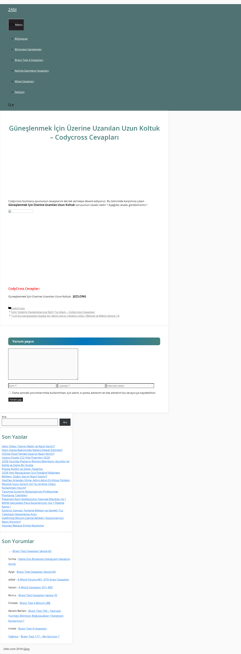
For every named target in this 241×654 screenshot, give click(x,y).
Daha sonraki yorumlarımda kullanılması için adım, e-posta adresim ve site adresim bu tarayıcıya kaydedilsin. (84, 393)
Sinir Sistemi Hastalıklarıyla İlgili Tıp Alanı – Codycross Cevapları (53, 312)
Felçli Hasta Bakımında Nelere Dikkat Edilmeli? (32, 450)
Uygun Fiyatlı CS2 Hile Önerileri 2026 (26, 457)
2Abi (12, 9)
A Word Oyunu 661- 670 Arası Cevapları (43, 579)
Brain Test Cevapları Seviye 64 (36, 572)
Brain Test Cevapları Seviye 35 (38, 595)
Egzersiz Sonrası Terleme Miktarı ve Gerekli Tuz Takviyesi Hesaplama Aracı (32, 512)
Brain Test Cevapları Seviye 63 (32, 551)
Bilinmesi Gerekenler (28, 49)
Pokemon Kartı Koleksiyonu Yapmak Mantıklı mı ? (34, 499)
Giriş (26, 649)
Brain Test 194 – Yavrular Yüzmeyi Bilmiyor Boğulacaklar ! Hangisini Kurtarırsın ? (35, 616)
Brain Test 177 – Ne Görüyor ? (40, 636)
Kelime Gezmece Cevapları (32, 71)
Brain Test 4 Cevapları (29, 60)
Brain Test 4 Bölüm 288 (35, 603)
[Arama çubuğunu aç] (11, 105)
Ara (4, 417)
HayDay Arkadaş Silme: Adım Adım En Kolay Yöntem (36, 480)
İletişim (19, 92)
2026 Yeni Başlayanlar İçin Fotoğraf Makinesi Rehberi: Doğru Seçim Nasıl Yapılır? (31, 474)
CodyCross (18, 308)
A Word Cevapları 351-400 (36, 587)
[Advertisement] (84, 173)
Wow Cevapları (24, 81)
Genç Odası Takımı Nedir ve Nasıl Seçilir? (28, 446)
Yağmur (13, 636)
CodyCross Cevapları (24, 288)
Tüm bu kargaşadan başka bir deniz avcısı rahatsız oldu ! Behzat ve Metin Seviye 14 (65, 316)
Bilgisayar (21, 39)
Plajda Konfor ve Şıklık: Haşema (22, 469)
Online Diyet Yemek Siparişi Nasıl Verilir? (28, 454)
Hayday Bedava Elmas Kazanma (23, 525)
